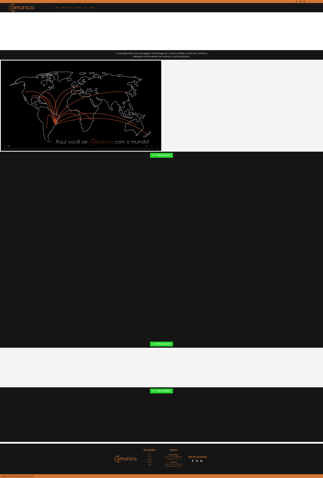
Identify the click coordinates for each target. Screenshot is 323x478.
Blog (85, 8)
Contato (91, 8)
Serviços (70, 8)
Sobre (64, 8)
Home (57, 8)
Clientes (78, 8)
